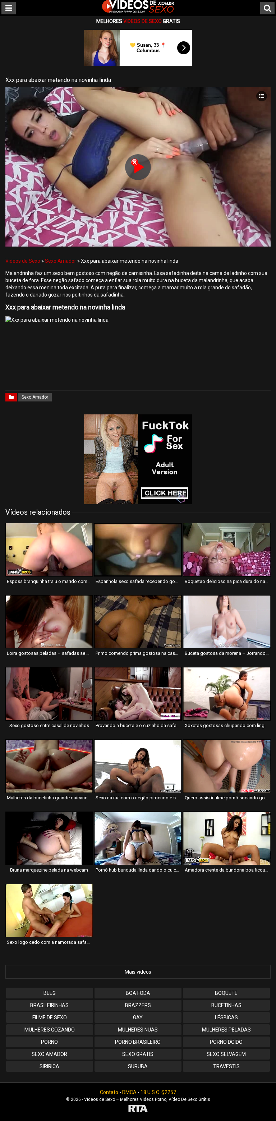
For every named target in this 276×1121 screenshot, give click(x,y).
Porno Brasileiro (138, 1042)
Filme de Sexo (49, 1017)
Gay (138, 1017)
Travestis (226, 1066)
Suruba (138, 1066)
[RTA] (138, 1109)
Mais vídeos (138, 972)
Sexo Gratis (137, 1054)
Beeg (49, 993)
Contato (109, 1092)
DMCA (129, 1092)
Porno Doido (226, 1042)
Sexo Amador (60, 261)
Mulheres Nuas (138, 1030)
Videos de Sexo (22, 261)
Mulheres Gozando (49, 1030)
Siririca (49, 1066)
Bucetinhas (226, 1005)
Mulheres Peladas (226, 1030)
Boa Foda (138, 993)
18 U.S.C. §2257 (158, 1092)
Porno (49, 1042)
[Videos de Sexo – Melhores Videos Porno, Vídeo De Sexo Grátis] (138, 11)
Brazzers (138, 1005)
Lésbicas (226, 1017)
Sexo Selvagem (226, 1054)
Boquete (226, 993)
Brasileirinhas (49, 1005)
